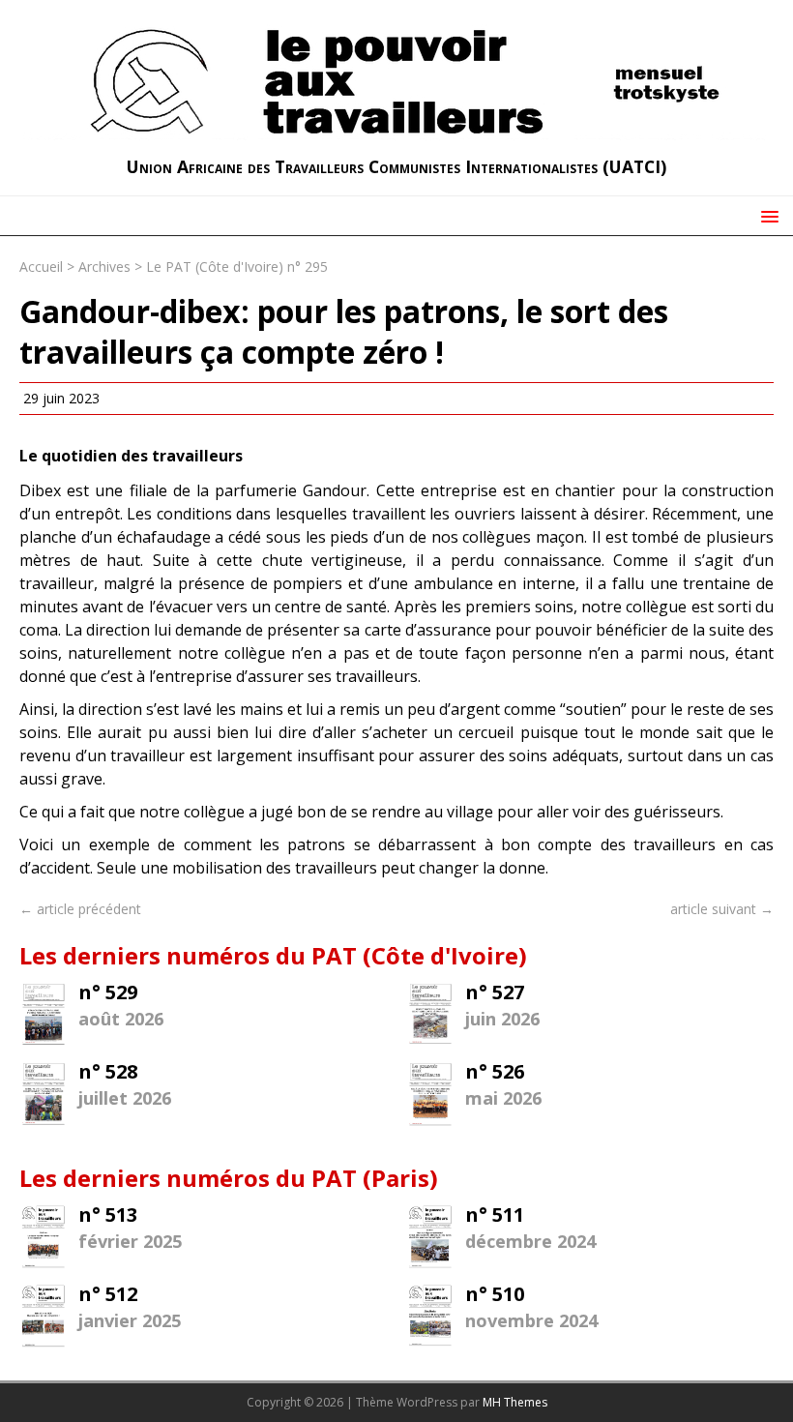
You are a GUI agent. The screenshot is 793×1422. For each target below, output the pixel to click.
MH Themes (515, 1402)
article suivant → (722, 909)
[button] (766, 215)
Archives (104, 266)
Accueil (41, 266)
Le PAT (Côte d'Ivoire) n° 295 (237, 266)
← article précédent (80, 909)
